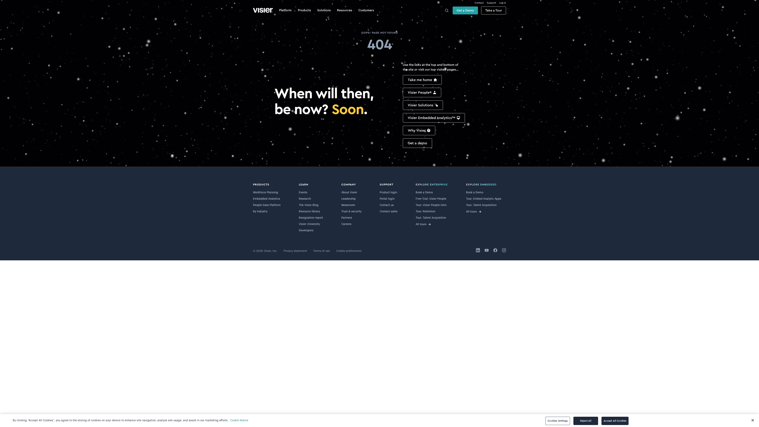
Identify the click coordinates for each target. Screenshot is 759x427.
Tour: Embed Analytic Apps (483, 198)
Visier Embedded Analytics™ (431, 118)
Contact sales (388, 211)
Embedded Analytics (266, 198)
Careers (346, 224)
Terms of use (321, 251)
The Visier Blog (308, 205)
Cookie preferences (349, 251)
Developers (306, 230)
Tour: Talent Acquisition (431, 217)
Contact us (387, 205)
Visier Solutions (420, 105)
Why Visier (417, 130)
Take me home (420, 80)
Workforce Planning (265, 192)
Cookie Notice (239, 420)
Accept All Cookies (615, 420)
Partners (346, 217)
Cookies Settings (558, 420)
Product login (388, 192)
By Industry (260, 211)
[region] (379, 420)
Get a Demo (465, 10)
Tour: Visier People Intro (431, 205)
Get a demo (417, 143)
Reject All (585, 420)
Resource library (309, 211)
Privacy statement (295, 251)
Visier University (309, 224)
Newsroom (348, 205)
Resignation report (311, 217)
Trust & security (351, 211)
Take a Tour (493, 10)
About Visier (349, 192)
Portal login (387, 198)
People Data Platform (267, 205)
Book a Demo (424, 192)
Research (305, 198)
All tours (421, 224)
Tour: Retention (425, 211)
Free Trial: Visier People (431, 198)
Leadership (348, 198)
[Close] (752, 420)
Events (303, 192)
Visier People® (419, 92)
